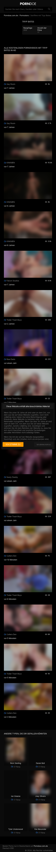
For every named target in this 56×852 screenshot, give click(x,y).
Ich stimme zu (13, 444)
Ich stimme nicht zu (44, 444)
